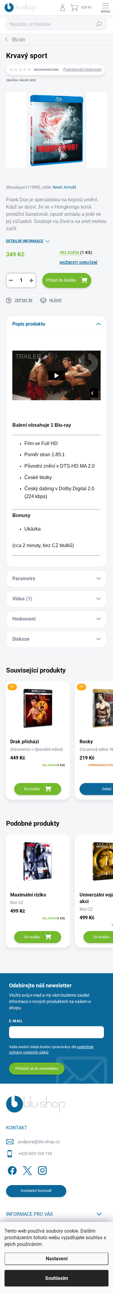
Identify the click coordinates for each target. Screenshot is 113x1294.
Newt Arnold (64, 187)
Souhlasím (56, 1278)
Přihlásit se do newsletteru (36, 1068)
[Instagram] (41, 1169)
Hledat (99, 24)
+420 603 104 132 (35, 1153)
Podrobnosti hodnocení (82, 69)
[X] (26, 1169)
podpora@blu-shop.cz (39, 1141)
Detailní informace (24, 241)
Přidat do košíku (61, 280)
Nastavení (56, 1258)
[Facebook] (11, 1169)
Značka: (21, 80)
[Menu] (105, 7)
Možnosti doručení (79, 263)
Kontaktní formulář (36, 1191)
